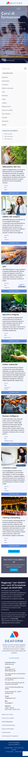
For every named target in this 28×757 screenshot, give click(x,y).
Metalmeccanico (6, 106)
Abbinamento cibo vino (11, 166)
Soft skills (4, 117)
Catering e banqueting (11, 517)
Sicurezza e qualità (7, 110)
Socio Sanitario (6, 113)
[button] (14, 551)
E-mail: (7, 696)
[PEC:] (3, 702)
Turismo (4, 124)
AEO (4, 266)
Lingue (4, 99)
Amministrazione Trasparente (10, 736)
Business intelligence (10, 416)
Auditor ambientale (9, 364)
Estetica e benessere (7, 88)
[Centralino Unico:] (3, 663)
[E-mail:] (3, 697)
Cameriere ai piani (9, 467)
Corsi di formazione (7, 721)
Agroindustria (5, 81)
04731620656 (16, 742)
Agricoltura (5, 77)
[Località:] (3, 668)
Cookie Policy (18, 751)
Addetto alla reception (11, 216)
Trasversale (5, 121)
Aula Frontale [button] (8, 134)
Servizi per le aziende (8, 718)
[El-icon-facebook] (10, 755)
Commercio (5, 84)
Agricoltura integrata (10, 314)
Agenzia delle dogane (8, 728)
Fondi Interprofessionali (8, 725)
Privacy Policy (9, 751)
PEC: (6, 701)
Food (3, 92)
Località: (7, 667)
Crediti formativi (6, 732)
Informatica (5, 95)
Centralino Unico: (10, 662)
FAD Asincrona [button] (8, 136)
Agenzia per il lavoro (7, 714)
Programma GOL (21, 214)
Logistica (4, 103)
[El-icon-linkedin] (18, 755)
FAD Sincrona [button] (8, 139)
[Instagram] (14, 755)
